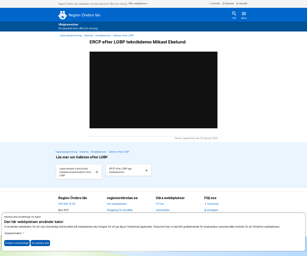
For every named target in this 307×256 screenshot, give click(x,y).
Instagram (211, 210)
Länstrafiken (163, 210)
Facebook (213, 203)
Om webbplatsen (116, 203)
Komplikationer (103, 35)
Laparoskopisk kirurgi (71, 35)
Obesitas (88, 35)
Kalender (228, 4)
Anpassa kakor (13, 233)
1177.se (160, 203)
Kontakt (214, 4)
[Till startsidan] (79, 15)
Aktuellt (241, 4)
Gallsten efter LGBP (123, 35)
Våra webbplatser (138, 4)
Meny (244, 15)
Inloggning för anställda (120, 210)
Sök (234, 15)
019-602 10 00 (66, 203)
